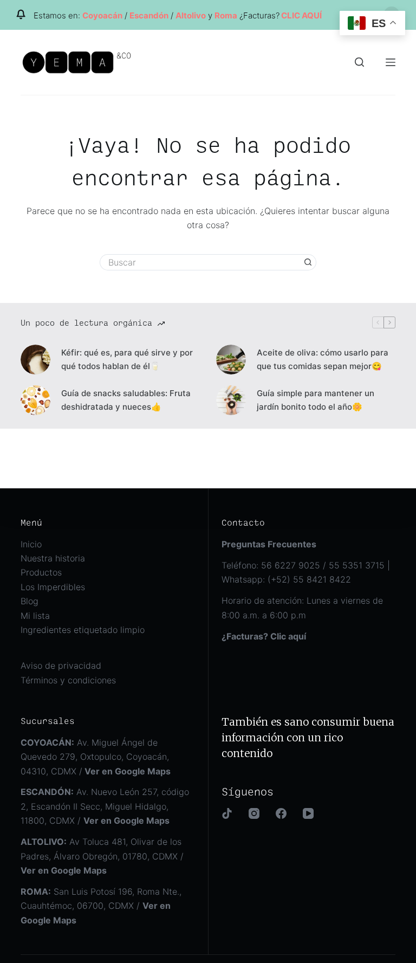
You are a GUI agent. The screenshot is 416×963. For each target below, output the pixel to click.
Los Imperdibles (53, 586)
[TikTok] (227, 813)
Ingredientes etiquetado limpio (83, 629)
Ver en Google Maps (126, 820)
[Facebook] (281, 813)
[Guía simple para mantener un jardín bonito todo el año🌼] (231, 400)
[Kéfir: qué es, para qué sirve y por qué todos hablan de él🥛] (35, 359)
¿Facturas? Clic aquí (264, 636)
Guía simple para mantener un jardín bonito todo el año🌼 (315, 400)
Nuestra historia (53, 558)
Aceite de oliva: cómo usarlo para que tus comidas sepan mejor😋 (322, 359)
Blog (29, 601)
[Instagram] (254, 813)
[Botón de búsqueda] (308, 262)
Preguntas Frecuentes (269, 544)
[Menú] (390, 62)
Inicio (31, 544)
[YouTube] (308, 813)
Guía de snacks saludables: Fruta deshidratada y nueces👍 (126, 400)
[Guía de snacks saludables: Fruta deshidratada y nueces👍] (35, 400)
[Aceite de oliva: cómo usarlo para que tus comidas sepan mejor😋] (231, 359)
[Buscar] (359, 62)
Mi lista (35, 615)
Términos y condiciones (68, 680)
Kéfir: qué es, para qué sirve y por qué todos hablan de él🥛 (127, 359)
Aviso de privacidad (61, 665)
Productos (41, 572)
